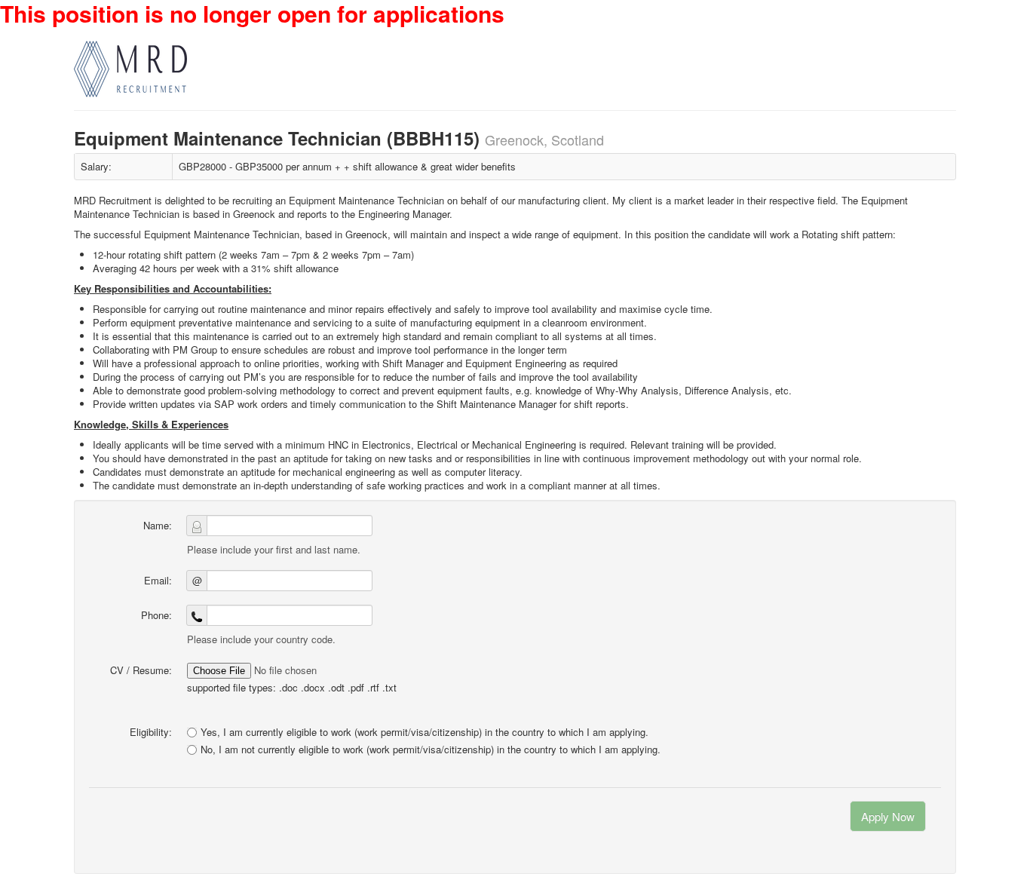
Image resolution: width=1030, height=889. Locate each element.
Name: (157, 525)
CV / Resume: (141, 670)
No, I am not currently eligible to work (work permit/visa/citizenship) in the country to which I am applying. (431, 749)
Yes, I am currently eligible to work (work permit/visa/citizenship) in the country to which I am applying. (424, 732)
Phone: (156, 615)
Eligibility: (151, 732)
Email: (158, 580)
